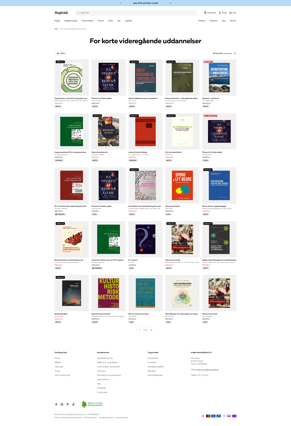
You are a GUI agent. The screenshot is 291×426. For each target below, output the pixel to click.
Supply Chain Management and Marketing (219, 260)
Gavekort (213, 21)
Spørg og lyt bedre (172, 206)
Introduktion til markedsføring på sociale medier (145, 206)
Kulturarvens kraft (172, 260)
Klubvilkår (152, 371)
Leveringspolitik (122, 417)
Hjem (56, 29)
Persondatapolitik (155, 375)
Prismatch (101, 371)
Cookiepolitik (153, 358)
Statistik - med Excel (210, 98)
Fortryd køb (102, 392)
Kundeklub (101, 388)
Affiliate (58, 362)
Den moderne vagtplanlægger (214, 206)
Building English (61, 314)
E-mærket (152, 362)
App (224, 21)
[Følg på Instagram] (61, 404)
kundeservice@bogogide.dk (207, 369)
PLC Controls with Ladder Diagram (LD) (70, 206)
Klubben (201, 21)
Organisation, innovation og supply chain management (72, 98)
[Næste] (170, 3)
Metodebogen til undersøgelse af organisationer (182, 314)
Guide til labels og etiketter (108, 366)
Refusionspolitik (91, 417)
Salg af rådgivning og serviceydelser (143, 98)
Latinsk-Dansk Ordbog (137, 152)
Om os (57, 358)
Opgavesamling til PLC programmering (70, 152)
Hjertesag (59, 366)
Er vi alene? (133, 260)
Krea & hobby (87, 21)
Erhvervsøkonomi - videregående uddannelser (182, 98)
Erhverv (233, 21)
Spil (118, 21)
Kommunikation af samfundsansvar (69, 260)
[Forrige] (120, 3)
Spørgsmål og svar (105, 358)
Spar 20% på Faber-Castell (145, 3)
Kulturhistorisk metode (101, 314)
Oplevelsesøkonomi (100, 152)
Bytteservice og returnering (108, 375)
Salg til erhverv (103, 379)
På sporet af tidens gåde (101, 98)
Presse (57, 371)
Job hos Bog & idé (62, 375)
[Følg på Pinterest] (67, 404)
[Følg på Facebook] (56, 404)
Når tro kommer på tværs (138, 314)
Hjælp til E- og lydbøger (107, 362)
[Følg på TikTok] (73, 404)
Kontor (101, 21)
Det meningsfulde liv (173, 152)
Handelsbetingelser (156, 366)
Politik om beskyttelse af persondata (68, 417)
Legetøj (128, 21)
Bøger (57, 21)
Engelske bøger (70, 21)
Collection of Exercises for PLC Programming (109, 260)
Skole (110, 21)
